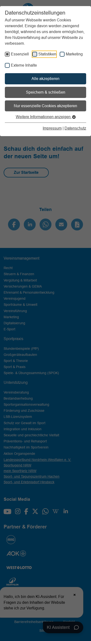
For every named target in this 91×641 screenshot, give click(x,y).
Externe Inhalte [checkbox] (24, 65)
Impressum (52, 128)
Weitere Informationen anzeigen (44, 116)
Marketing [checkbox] (74, 54)
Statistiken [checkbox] (47, 54)
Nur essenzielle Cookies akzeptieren (45, 106)
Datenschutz (75, 128)
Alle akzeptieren (45, 78)
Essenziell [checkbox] (20, 54)
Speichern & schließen (45, 92)
